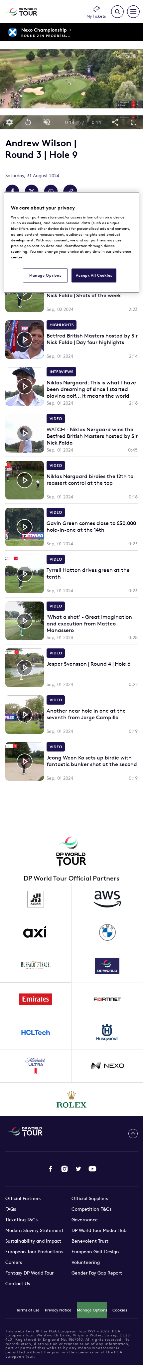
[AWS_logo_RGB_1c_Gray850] (107, 899)
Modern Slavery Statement (34, 1230)
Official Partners (23, 1198)
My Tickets (96, 16)
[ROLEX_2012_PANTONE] (71, 1099)
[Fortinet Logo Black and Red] (107, 999)
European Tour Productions (34, 1252)
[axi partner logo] (36, 932)
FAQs (10, 1209)
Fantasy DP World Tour (29, 1273)
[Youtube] (92, 1168)
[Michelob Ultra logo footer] (36, 1066)
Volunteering (86, 1262)
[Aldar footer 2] (36, 899)
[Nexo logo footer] (107, 1066)
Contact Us (17, 1284)
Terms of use (28, 1309)
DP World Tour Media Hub (99, 1230)
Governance (85, 1220)
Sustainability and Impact (33, 1241)
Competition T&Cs (91, 1209)
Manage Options (92, 1309)
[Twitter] (78, 1168)
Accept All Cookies (94, 275)
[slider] (71, 111)
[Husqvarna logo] (107, 1032)
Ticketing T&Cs (21, 1220)
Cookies (119, 1309)
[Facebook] (50, 1168)
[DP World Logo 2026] (107, 966)
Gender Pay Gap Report (97, 1273)
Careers (13, 1262)
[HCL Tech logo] (36, 1032)
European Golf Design (95, 1252)
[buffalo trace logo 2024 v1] (36, 966)
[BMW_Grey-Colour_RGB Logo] (107, 932)
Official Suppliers (90, 1198)
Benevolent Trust (90, 1241)
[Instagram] (64, 1168)
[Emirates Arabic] (36, 999)
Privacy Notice (58, 1309)
